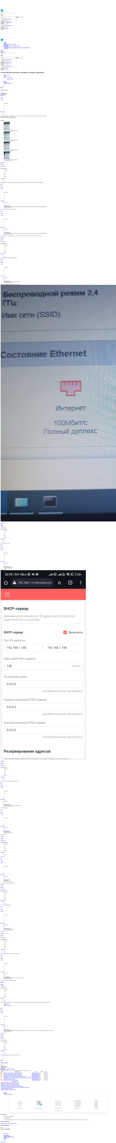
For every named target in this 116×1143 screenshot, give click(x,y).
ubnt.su (5, 176)
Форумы (4, 1123)
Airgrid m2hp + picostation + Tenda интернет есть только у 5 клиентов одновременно (17, 1077)
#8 (4, 564)
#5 (4, 256)
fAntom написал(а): (7, 205)
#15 (4, 926)
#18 (4, 1000)
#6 (4, 279)
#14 (4, 903)
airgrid (8, 78)
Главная (2, 1123)
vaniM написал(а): (7, 831)
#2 (4, 180)
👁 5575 (5, 75)
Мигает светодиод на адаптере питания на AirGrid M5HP (12, 1075)
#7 (4, 541)
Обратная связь (9, 1123)
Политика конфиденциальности (9, 1136)
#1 (4, 114)
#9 (4, 779)
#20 (4, 1053)
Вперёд (2, 87)
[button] (2, 29)
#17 (4, 975)
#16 (4, 951)
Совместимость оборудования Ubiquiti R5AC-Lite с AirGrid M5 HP (14, 1076)
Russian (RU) (6, 1133)
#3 (4, 204)
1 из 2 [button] (2, 88)
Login (2, 1127)
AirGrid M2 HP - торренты (9, 1078)
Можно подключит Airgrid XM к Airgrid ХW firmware (12, 1074)
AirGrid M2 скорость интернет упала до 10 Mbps (12, 1072)
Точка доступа (14, 1123)
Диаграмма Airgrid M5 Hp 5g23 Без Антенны (8, 1089)
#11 (4, 829)
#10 (4, 802)
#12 (4, 854)
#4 (4, 230)
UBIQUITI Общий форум (36, 1072)
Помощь (5, 1137)
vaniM (9, 74)
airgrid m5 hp (11, 78)
